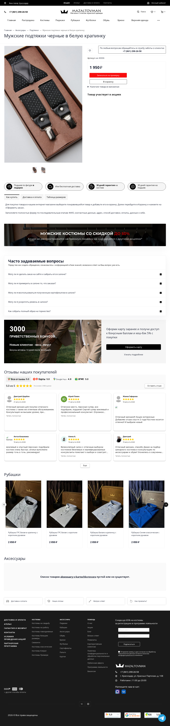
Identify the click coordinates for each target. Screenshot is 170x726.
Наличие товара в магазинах (104, 86)
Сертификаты (65, 648)
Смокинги (36, 642)
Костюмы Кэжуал (39, 651)
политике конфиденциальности (133, 654)
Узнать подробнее (133, 354)
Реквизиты (92, 640)
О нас (89, 623)
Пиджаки (63, 623)
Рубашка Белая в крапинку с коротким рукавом (103, 534)
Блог (89, 631)
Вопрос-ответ (99, 601)
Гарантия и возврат (15, 628)
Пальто (63, 652)
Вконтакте (82, 704)
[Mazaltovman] (85, 11)
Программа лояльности (97, 667)
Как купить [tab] (11, 197)
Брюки (62, 640)
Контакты (9, 632)
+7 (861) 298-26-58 (18, 11)
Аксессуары (65, 631)
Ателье (8, 624)
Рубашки (63, 627)
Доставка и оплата (19, 601)
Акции (90, 627)
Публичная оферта (95, 663)
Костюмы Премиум (40, 655)
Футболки (64, 644)
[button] (85, 274)
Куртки (63, 656)
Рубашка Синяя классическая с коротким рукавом (145, 534)
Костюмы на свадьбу (41, 623)
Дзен (88, 704)
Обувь (62, 635)
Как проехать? (141, 601)
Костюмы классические (42, 646)
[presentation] (4, 504)
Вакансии (91, 671)
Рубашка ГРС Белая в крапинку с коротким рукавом (23, 534)
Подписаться (129, 644)
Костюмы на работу (40, 627)
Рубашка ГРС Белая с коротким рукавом (63, 534)
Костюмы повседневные (42, 631)
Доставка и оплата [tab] (32, 197)
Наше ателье (57, 601)
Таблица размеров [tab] (56, 197)
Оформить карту (133, 347)
